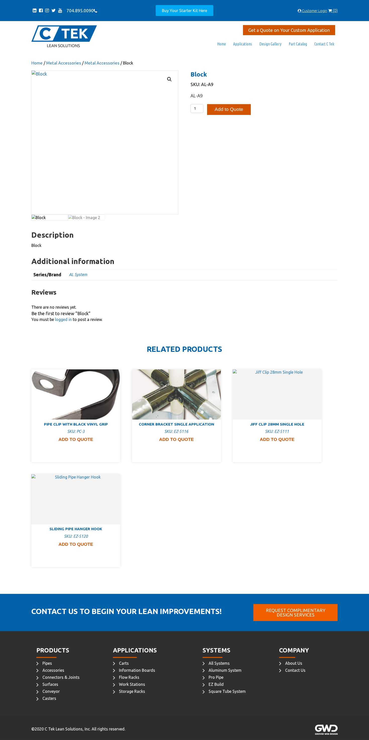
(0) (335, 10)
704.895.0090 (79, 10)
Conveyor (51, 691)
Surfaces (50, 684)
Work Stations (132, 684)
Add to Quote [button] (75, 439)
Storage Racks (132, 691)
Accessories (53, 670)
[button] (169, 79)
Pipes (47, 663)
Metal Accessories (63, 63)
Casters (49, 698)
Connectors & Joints (61, 677)
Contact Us (295, 670)
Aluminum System (225, 670)
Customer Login (314, 11)
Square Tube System (227, 691)
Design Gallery (270, 44)
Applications (242, 44)
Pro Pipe (216, 677)
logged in (63, 319)
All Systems (219, 663)
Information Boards (137, 670)
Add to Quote (229, 109)
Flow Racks (129, 677)
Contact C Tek (324, 44)
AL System (78, 274)
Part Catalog (298, 44)
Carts (124, 663)
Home (221, 44)
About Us (293, 663)
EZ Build (216, 684)
